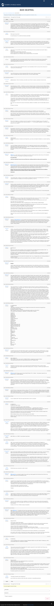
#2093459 (48, 377)
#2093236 (48, 83)
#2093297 (48, 126)
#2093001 (48, 31)
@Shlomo (12, 154)
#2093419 (48, 303)
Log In (47, 598)
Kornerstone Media (30, 604)
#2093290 (48, 108)
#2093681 (48, 498)
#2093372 (48, 217)
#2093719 (48, 536)
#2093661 (48, 478)
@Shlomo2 (13, 373)
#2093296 (48, 118)
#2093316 (48, 143)
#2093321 (48, 162)
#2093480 (48, 387)
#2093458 (48, 370)
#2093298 (48, 135)
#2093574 (48, 465)
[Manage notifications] (51, 604)
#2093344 (48, 181)
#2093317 (48, 152)
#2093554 (48, 433)
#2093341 (48, 175)
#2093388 (48, 226)
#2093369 (48, 245)
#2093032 (48, 47)
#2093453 (48, 363)
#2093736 (48, 544)
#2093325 (48, 348)
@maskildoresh (18, 219)
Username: (6, 589)
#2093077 (48, 77)
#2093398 (48, 261)
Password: (6, 592)
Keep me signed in (8, 596)
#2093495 (48, 396)
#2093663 (48, 491)
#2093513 (48, 401)
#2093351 (48, 194)
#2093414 (48, 284)
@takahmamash (14, 164)
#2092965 (48, 21)
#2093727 (48, 518)
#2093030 (48, 56)
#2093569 (48, 449)
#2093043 (48, 64)
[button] (44, 1)
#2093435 (48, 355)
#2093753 (48, 557)
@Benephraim (13, 474)
